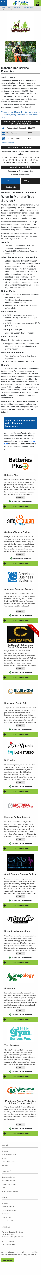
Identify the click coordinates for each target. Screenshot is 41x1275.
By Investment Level (9, 1155)
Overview (10, 181)
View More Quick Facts (8, 142)
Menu (3, 2)
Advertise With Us (8, 1207)
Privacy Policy (6, 1217)
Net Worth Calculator (9, 1181)
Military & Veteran (30, 181)
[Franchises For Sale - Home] (20, 3)
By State (4, 1158)
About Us (5, 1203)
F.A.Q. (4, 1188)
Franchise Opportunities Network (13, 1232)
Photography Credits (9, 1184)
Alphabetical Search (8, 1162)
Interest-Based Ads (8, 1221)
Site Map (5, 1165)
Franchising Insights (9, 1210)
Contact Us (5, 1214)
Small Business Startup (10, 1191)
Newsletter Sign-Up (8, 1177)
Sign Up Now (7, 1260)
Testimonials (11, 187)
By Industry (5, 1151)
